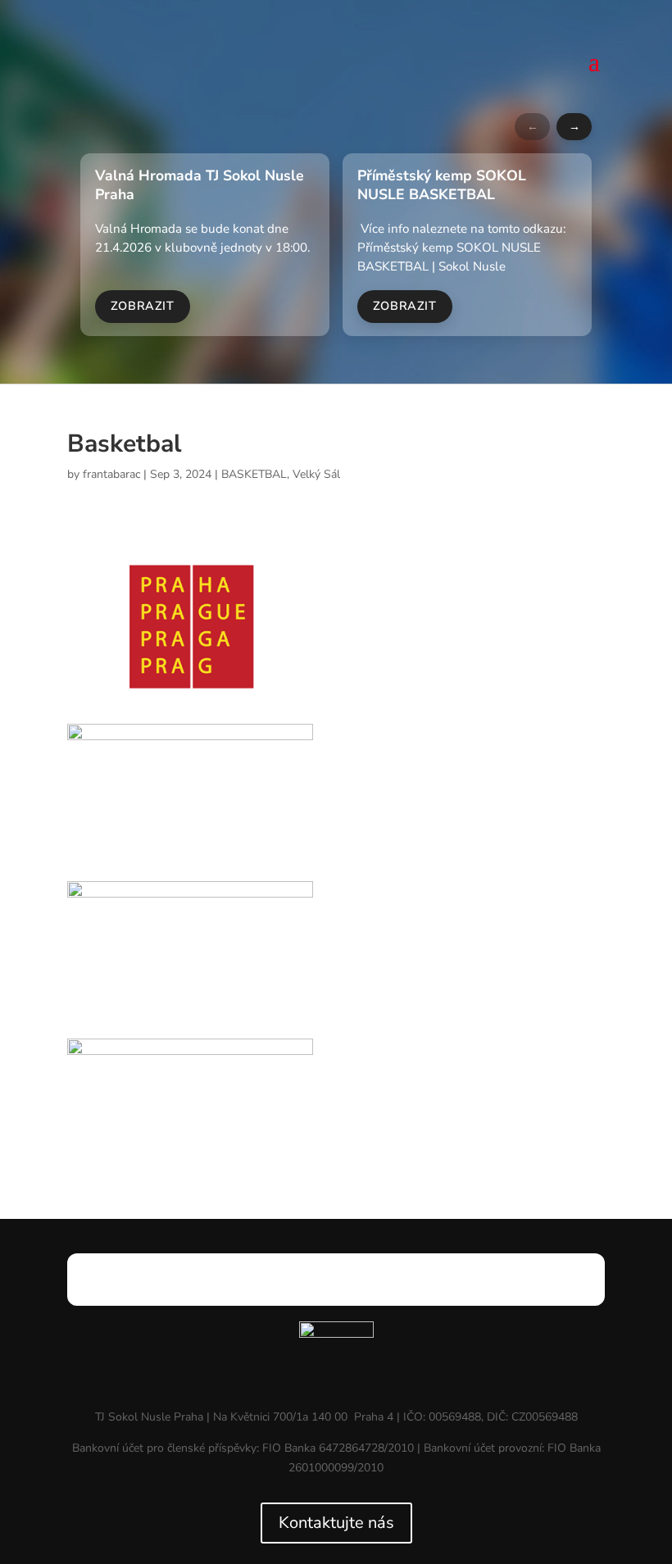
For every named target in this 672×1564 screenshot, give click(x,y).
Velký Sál (316, 474)
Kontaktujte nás (336, 1523)
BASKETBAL (254, 474)
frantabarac (111, 474)
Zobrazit (143, 306)
